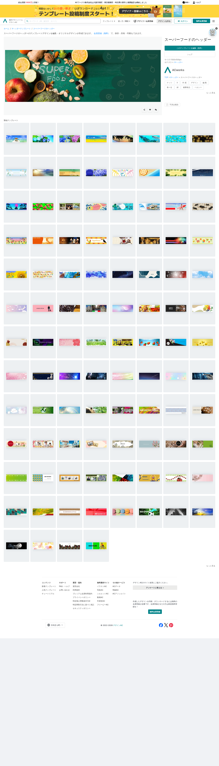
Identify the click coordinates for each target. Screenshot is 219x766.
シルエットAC (102, 594)
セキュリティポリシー (81, 608)
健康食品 (186, 87)
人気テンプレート (49, 590)
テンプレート (108, 21)
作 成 (184, 82)
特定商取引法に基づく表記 (83, 605)
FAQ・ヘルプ (64, 586)
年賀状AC (101, 601)
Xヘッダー (178, 62)
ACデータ (116, 586)
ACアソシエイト (119, 594)
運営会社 (76, 586)
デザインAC (118, 625)
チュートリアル (48, 594)
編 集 (205, 82)
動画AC (100, 597)
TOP (167, 77)
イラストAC (102, 586)
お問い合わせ (64, 590)
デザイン (194, 82)
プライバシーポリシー (81, 597)
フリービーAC (102, 605)
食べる (169, 87)
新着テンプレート (49, 586)
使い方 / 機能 (123, 21)
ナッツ (169, 82)
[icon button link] (213, 21)
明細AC (116, 590)
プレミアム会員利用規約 (82, 594)
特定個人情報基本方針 (81, 601)
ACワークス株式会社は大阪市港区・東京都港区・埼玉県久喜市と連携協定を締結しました (111, 2)
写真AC (100, 590)
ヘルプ (198, 2)
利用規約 (76, 590)
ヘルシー (198, 87)
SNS (186, 2)
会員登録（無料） (102, 33)
